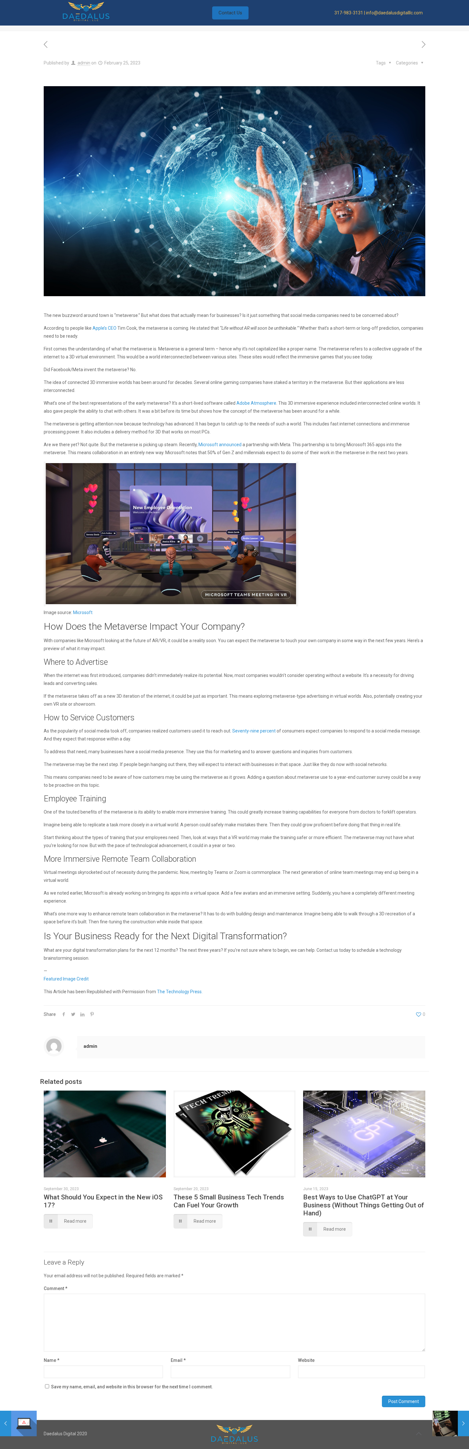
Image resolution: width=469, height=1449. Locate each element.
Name (51, 1360)
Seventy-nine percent (254, 730)
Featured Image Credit (66, 978)
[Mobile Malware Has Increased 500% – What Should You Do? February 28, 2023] (450, 1423)
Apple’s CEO (104, 328)
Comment (55, 1288)
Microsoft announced (220, 444)
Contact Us (230, 13)
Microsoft (83, 612)
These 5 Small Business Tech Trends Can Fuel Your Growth (229, 1201)
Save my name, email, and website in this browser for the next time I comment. (132, 1386)
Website (306, 1360)
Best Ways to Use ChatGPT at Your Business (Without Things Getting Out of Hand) (363, 1205)
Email (178, 1360)
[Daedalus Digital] (86, 19)
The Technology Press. (180, 991)
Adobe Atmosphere (256, 403)
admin (84, 62)
